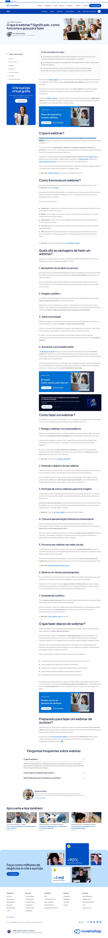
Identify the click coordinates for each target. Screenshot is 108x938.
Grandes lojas (13, 1)
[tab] (54, 759)
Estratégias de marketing (14, 22)
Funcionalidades (30, 896)
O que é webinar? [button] (31, 759)
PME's (8, 1)
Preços (56, 5)
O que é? (10, 58)
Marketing (44, 11)
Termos (22, 922)
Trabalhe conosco (86, 899)
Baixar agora (47, 407)
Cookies (34, 922)
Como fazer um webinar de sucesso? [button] (39, 773)
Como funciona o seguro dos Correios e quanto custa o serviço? (21, 827)
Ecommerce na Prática (50, 899)
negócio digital (53, 79)
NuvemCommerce (49, 905)
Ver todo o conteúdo (40, 797)
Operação (59, 11)
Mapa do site (39, 922)
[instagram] (88, 922)
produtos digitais (59, 512)
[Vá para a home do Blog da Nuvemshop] (12, 7)
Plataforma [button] (48, 5)
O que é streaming (53, 173)
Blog (8, 11)
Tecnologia (66, 902)
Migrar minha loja (11, 902)
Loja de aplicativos (30, 902)
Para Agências (66, 896)
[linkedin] (97, 922)
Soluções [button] (39, 5)
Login (86, 5)
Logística (23, 824)
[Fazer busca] (99, 11)
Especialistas (29, 910)
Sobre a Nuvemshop (87, 896)
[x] (94, 922)
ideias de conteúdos (64, 459)
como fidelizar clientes (73, 243)
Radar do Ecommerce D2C (89, 11)
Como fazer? (11, 69)
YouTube (56, 187)
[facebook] (100, 922)
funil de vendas (83, 159)
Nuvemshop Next (11, 907)
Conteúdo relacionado (14, 79)
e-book (57, 609)
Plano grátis (9, 905)
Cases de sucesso (86, 907)
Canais (52, 11)
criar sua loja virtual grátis (59, 736)
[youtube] (91, 922)
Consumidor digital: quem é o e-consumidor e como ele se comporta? (53, 827)
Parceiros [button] (69, 5)
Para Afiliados (66, 899)
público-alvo (93, 157)
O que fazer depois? (13, 72)
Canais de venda (30, 899)
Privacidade (28, 922)
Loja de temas (29, 905)
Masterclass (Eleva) (49, 902)
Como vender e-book (54, 616)
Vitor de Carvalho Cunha (13, 824)
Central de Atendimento (88, 902)
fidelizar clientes (52, 98)
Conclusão (11, 76)
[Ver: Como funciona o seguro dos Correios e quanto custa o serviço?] (22, 817)
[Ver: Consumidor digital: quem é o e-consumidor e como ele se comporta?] (54, 817)
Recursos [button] (61, 5)
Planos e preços (11, 899)
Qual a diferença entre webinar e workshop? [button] (42, 778)
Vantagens (11, 65)
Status (84, 905)
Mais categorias (70, 11)
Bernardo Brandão (44, 824)
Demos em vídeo (30, 907)
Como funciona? (12, 62)
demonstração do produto (47, 161)
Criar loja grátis (95, 5)
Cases (78, 11)
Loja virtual (9, 896)
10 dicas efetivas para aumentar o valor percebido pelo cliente (83, 827)
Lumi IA (8, 910)
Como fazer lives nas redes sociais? (58, 565)
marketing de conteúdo (47, 351)
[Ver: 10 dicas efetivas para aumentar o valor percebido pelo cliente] (86, 817)
